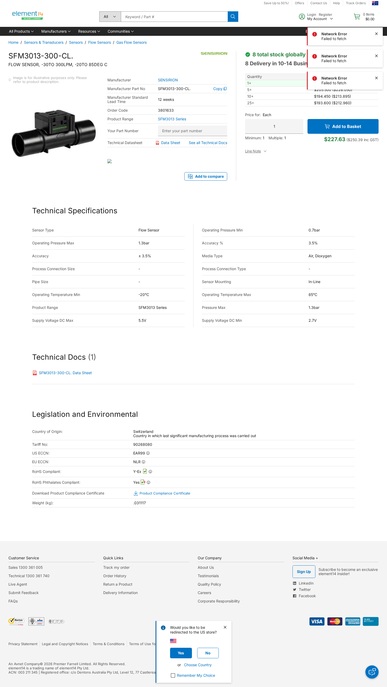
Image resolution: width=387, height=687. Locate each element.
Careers (204, 592)
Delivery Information (120, 592)
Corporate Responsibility (219, 601)
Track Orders (356, 3)
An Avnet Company (24, 664)
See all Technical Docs (208, 142)
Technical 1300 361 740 (28, 576)
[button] (21, 31)
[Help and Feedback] (372, 672)
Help (336, 3)
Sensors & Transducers (43, 42)
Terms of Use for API (146, 644)
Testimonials (208, 576)
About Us (206, 567)
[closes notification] (376, 33)
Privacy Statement (22, 644)
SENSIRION (168, 80)
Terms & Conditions (109, 644)
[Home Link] (27, 16)
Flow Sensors (99, 42)
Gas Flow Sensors (131, 42)
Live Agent (17, 584)
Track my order (116, 567)
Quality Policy (209, 584)
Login (311, 14)
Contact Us (318, 3)
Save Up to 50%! (276, 3)
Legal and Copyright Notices (65, 644)
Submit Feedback (23, 592)
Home (13, 42)
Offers (299, 3)
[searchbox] (174, 16)
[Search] (233, 16)
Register (325, 14)
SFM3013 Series (172, 119)
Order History (114, 576)
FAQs (13, 601)
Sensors (76, 42)
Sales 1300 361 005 (25, 567)
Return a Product (117, 584)
